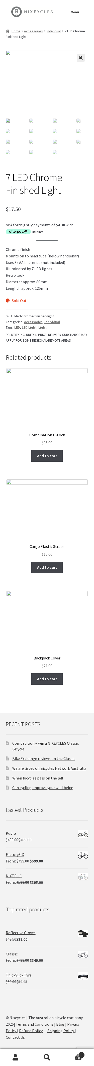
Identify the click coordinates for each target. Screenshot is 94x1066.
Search (47, 1057)
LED (17, 327)
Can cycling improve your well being (42, 787)
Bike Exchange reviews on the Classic (43, 758)
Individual (54, 31)
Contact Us (15, 1037)
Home (16, 31)
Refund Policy (31, 1030)
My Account (15, 1057)
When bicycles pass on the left (37, 778)
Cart (72, 1053)
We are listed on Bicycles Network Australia (49, 768)
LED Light (29, 327)
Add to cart (47, 455)
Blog (60, 1024)
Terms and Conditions (35, 1024)
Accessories (33, 31)
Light (42, 327)
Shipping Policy (61, 1030)
